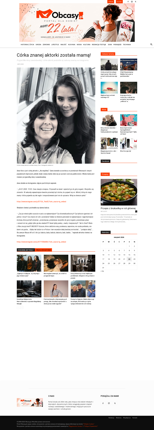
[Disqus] (56, 345)
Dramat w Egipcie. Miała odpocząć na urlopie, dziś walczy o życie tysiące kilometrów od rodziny (82, 301)
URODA (38, 44)
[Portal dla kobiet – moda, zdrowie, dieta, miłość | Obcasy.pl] (77, 22)
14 (124, 255)
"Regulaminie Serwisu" (76, 426)
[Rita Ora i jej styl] (128, 143)
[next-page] (21, 307)
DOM (110, 44)
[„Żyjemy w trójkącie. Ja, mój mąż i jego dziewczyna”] (29, 263)
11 (109, 255)
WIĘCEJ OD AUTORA (43, 250)
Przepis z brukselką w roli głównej (118, 208)
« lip (102, 271)
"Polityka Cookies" (88, 424)
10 (103, 255)
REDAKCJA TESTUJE (99, 44)
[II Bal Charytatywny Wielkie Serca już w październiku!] (128, 64)
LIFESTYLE (55, 44)
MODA (79, 44)
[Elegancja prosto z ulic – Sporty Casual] (109, 143)
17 (103, 259)
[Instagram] (131, 1)
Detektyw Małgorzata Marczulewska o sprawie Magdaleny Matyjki (29, 301)
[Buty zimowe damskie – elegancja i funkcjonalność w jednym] (109, 120)
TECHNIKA (127, 44)
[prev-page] (18, 307)
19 (114, 259)
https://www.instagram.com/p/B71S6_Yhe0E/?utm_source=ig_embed (41, 202)
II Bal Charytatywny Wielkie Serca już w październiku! (126, 74)
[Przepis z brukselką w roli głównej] (119, 192)
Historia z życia (27, 44)
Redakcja (111, 418)
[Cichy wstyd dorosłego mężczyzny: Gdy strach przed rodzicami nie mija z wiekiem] (109, 64)
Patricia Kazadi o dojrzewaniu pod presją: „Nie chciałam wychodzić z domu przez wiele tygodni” (55, 301)
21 (124, 259)
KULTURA (86, 44)
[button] (151, 45)
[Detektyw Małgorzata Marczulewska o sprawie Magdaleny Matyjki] (29, 288)
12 (114, 255)
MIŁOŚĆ (64, 44)
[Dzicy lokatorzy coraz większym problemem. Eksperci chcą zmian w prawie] (83, 263)
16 (134, 255)
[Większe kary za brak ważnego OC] (109, 88)
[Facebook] (128, 1)
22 (129, 259)
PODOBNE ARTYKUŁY (25, 250)
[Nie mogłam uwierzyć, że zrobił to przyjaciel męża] (56, 263)
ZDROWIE (46, 44)
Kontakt (134, 418)
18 (109, 259)
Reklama (118, 418)
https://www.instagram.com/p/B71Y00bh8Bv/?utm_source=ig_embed (41, 242)
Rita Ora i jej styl (125, 151)
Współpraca (127, 418)
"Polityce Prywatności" (91, 426)
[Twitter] (135, 1)
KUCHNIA (71, 44)
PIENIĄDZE (117, 44)
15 (129, 255)
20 (119, 259)
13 (119, 255)
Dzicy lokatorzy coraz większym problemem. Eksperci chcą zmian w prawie (82, 276)
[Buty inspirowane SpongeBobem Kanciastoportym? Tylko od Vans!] (128, 120)
